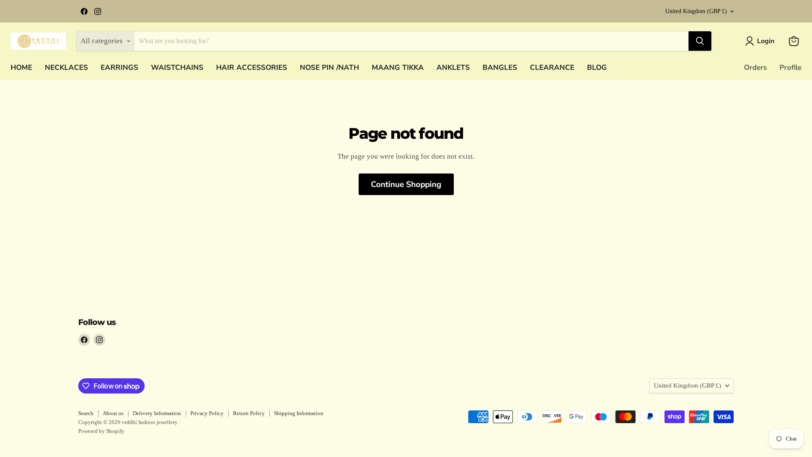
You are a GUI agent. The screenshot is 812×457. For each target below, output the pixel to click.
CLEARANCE (552, 67)
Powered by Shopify (101, 431)
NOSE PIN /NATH (329, 67)
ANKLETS (453, 67)
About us (113, 413)
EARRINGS (119, 67)
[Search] (700, 41)
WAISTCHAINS (177, 67)
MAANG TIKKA (398, 67)
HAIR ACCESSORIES (251, 67)
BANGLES (500, 67)
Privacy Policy (207, 413)
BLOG (597, 67)
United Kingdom (696, 11)
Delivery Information (157, 413)
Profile (790, 67)
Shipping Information (299, 413)
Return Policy (249, 413)
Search (85, 413)
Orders (755, 67)
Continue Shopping (406, 184)
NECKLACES (66, 67)
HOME (21, 67)
